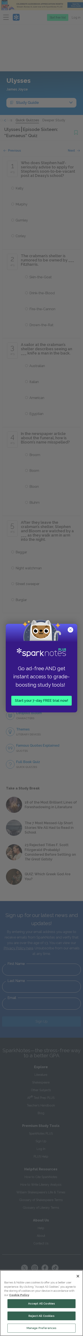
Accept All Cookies (41, 1303)
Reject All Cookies (41, 1315)
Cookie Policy (19, 1295)
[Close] (78, 1276)
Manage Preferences (41, 1328)
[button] (71, 630)
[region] (41, 1303)
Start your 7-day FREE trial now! (41, 700)
